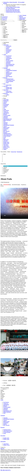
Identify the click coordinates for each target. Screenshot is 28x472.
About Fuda (5, 44)
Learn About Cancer (10, 80)
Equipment (8, 50)
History (7, 48)
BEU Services (9, 76)
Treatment (5, 68)
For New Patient (9, 60)
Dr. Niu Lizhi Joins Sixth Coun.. (13, 9)
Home (4, 43)
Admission (8, 61)
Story (4, 83)
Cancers (7, 71)
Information (3, 441)
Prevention (3, 435)
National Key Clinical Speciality (10, 2)
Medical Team (9, 72)
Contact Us (3, 22)
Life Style (5, 86)
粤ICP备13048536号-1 (6, 470)
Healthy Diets (9, 88)
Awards (7, 52)
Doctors (7, 75)
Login (20, 15)
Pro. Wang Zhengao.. (10, 8)
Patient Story (8, 85)
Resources (5, 93)
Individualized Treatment (11, 70)
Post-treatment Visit (10, 64)
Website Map (22, 19)
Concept (8, 47)
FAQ (7, 66)
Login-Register (4, 23)
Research (5, 77)
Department (8, 74)
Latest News (8, 91)
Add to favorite (22, 17)
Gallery (7, 94)
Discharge (8, 63)
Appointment (6, 42)
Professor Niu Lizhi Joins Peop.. (13, 10)
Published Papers (9, 78)
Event (7, 82)
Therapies (8, 69)
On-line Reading (9, 81)
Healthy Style (9, 87)
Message (21, 16)
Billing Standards (9, 65)
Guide (4, 54)
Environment (9, 49)
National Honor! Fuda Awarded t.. (13, 12)
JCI (6, 53)
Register (24, 15)
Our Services (9, 55)
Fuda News (5, 89)
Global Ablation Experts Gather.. (13, 7)
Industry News (9, 92)
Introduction (8, 46)
